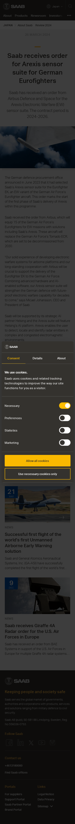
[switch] (64, 418)
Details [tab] (38, 358)
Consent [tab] (13, 358)
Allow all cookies (37, 461)
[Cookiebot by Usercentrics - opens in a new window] (53, 347)
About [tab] (61, 358)
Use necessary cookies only (37, 474)
